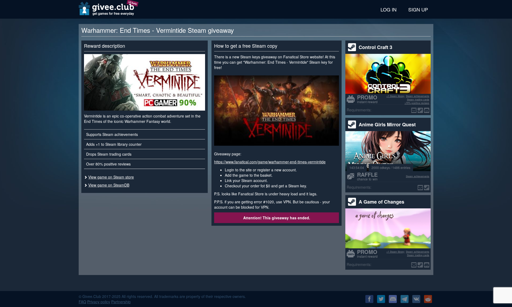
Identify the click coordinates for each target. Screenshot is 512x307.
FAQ (82, 301)
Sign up (418, 9)
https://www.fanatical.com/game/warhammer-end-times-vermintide (270, 161)
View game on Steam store (111, 177)
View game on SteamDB (108, 185)
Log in (389, 9)
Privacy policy (98, 301)
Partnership (121, 301)
